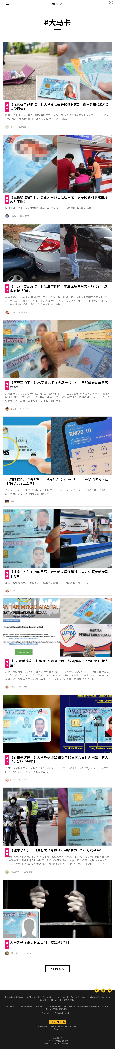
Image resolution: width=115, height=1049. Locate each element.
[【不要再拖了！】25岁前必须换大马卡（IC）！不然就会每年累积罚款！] (57, 349)
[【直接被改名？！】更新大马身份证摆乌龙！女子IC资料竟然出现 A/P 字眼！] (57, 164)
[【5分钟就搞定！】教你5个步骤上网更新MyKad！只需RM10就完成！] (57, 627)
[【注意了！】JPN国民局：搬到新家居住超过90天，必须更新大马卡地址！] (57, 538)
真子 (12, 126)
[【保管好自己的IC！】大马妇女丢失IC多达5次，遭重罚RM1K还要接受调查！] (57, 71)
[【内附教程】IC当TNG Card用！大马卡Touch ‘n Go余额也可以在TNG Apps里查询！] (57, 446)
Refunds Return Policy (64, 1013)
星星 (12, 501)
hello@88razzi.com (57, 1029)
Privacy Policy (47, 1013)
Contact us (57, 1022)
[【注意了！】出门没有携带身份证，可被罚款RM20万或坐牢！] (57, 817)
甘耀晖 (13, 216)
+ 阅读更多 (58, 968)
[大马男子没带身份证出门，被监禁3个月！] (57, 909)
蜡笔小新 (14, 953)
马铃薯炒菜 (15, 872)
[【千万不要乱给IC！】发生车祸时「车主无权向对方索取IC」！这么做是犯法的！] (57, 253)
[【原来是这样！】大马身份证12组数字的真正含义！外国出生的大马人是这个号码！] (57, 724)
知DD (12, 312)
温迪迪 (13, 408)
